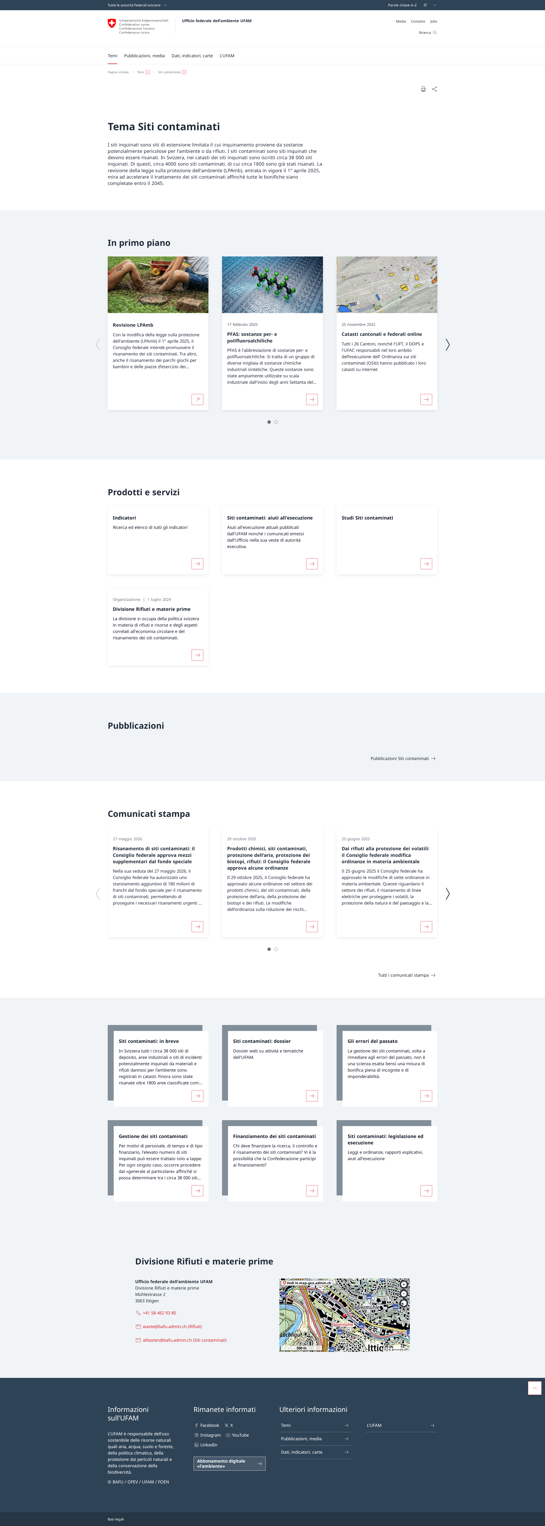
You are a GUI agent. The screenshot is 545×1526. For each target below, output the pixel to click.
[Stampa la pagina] (423, 88)
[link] (158, 1065)
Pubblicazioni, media (301, 1439)
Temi (286, 1425)
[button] (112, 55)
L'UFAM (374, 1425)
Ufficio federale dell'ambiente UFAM (217, 20)
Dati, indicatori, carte (301, 1452)
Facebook (209, 1425)
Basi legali (116, 1519)
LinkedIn (208, 1445)
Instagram (210, 1435)
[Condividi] (434, 88)
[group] (158, 333)
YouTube (240, 1435)
